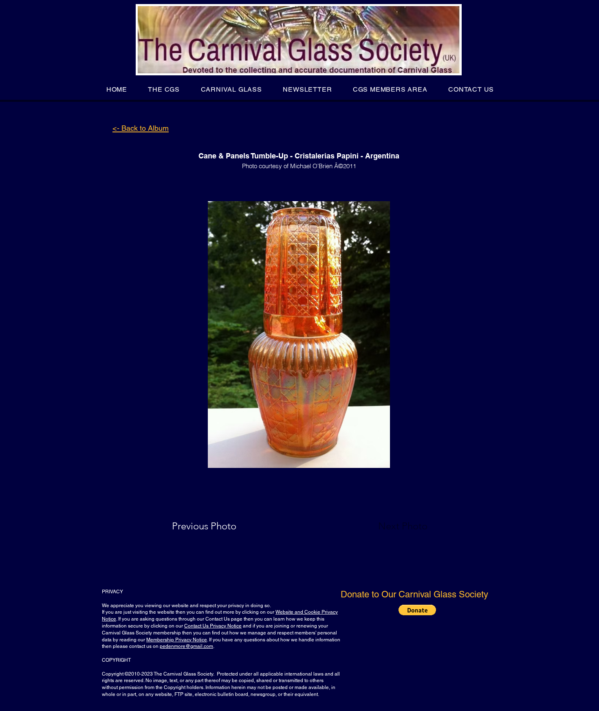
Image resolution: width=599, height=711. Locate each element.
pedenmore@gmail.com (186, 646)
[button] (164, 89)
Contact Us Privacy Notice (213, 626)
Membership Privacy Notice (176, 640)
